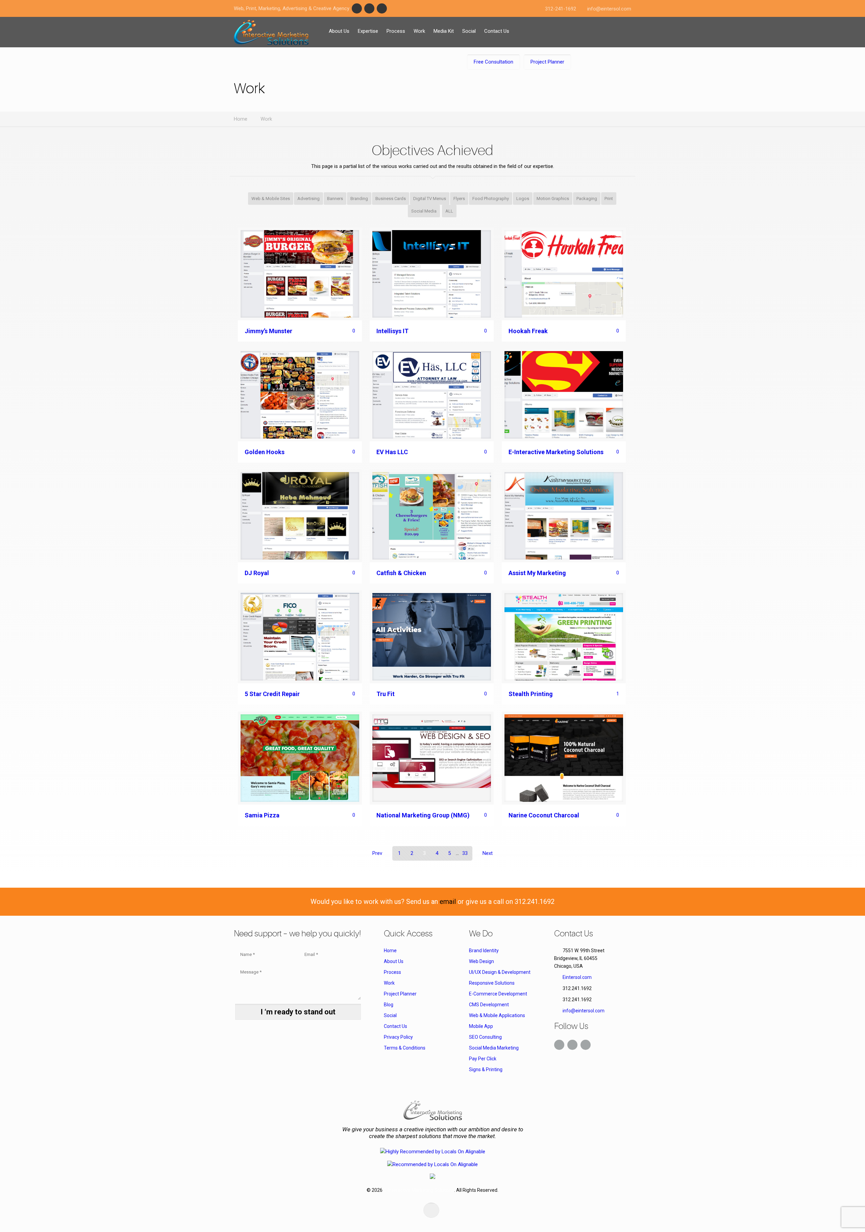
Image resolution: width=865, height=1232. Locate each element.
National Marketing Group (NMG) (423, 815)
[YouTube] (382, 8)
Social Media (424, 211)
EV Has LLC (392, 451)
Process (392, 972)
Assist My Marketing (537, 572)
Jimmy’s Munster (268, 331)
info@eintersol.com (609, 9)
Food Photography (490, 198)
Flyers (459, 198)
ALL (449, 211)
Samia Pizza (262, 815)
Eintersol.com (577, 977)
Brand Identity (484, 950)
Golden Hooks (265, 451)
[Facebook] (357, 8)
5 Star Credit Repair (272, 693)
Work (266, 119)
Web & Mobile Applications (497, 1015)
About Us (393, 961)
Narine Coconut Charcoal (544, 815)
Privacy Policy (398, 1037)
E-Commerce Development (498, 993)
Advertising (308, 198)
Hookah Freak (528, 331)
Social (390, 1015)
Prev (377, 853)
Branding (359, 198)
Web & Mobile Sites (270, 198)
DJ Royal (257, 572)
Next (488, 853)
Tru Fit (385, 693)
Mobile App (481, 1026)
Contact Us (395, 1026)
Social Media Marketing (494, 1048)
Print (608, 198)
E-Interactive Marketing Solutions (556, 451)
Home (240, 119)
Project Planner (400, 993)
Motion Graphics (553, 198)
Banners (335, 198)
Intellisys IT (392, 331)
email (448, 901)
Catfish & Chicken (401, 572)
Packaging (586, 198)
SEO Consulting (485, 1037)
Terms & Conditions (404, 1048)
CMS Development (489, 1004)
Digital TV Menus (429, 198)
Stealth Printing (531, 693)
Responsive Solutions (492, 983)
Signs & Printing (485, 1069)
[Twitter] (369, 8)
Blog (388, 1004)
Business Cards (390, 198)
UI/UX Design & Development (499, 972)
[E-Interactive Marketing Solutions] (271, 32)
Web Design (481, 961)
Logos (522, 198)
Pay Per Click (482, 1058)
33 (465, 853)
